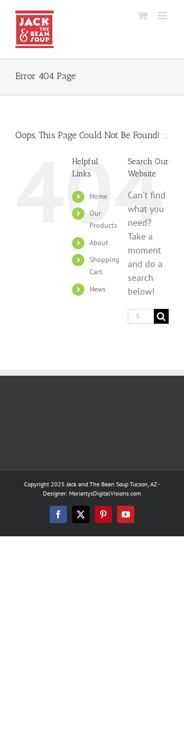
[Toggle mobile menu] (163, 15)
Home (98, 196)
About (98, 242)
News (97, 289)
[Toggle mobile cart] (142, 15)
